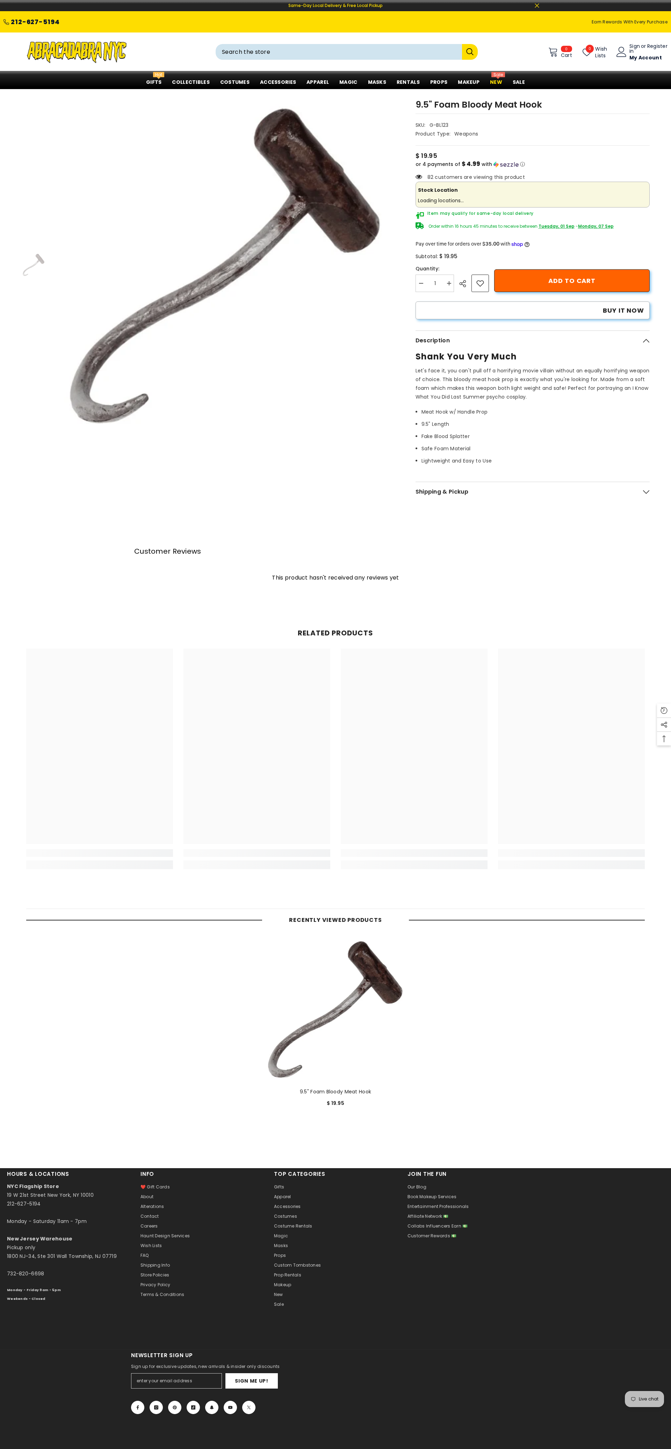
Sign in (634, 48)
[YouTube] (230, 1407)
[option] (225, 265)
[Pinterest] (174, 1407)
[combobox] (339, 52)
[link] (480, 283)
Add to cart (572, 280)
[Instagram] (156, 1407)
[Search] (347, 52)
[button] (533, 164)
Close (537, 6)
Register (657, 47)
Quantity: (428, 268)
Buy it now (623, 310)
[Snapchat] (211, 1407)
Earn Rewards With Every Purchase (630, 22)
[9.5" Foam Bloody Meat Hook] (335, 1009)
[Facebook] (137, 1407)
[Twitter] (248, 1407)
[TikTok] (193, 1407)
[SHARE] (465, 283)
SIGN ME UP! (251, 1380)
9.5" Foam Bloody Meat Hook (335, 1091)
